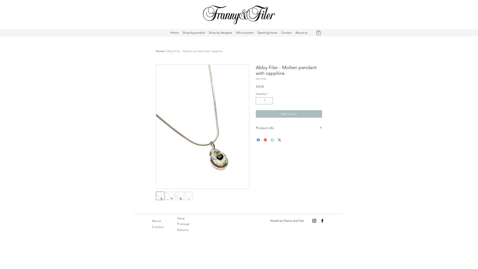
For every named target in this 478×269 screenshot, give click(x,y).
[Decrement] (258, 101)
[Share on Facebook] (258, 140)
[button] (318, 32)
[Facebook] (322, 220)
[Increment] (270, 101)
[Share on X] (279, 140)
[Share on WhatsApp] (272, 140)
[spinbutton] (264, 101)
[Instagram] (314, 220)
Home (160, 51)
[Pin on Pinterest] (265, 140)
